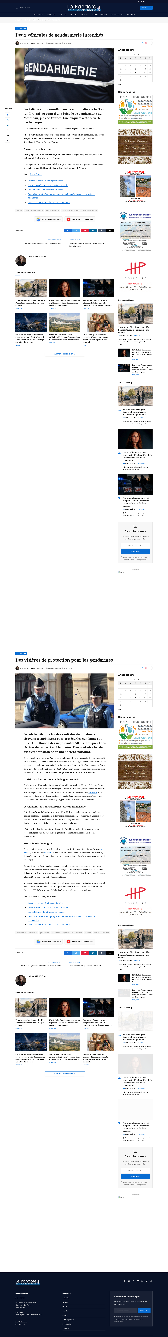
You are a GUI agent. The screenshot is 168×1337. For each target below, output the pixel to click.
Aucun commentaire (54, 43)
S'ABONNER (146, 8)
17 (120, 73)
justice (62, 15)
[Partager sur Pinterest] (146, 43)
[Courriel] (7, 135)
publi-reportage (99, 15)
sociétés (88, 933)
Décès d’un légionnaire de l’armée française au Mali (40, 965)
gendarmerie (44, 933)
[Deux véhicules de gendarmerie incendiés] (64, 75)
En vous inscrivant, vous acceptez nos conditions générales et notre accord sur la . (131, 1319)
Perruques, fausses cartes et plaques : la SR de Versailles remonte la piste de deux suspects (97, 303)
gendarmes (56, 933)
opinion (84, 15)
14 (140, 69)
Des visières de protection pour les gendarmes (42, 243)
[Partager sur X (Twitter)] (142, 43)
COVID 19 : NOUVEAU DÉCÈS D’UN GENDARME (49, 202)
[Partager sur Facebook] (139, 43)
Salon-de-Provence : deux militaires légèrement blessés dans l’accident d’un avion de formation (64, 337)
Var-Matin (92, 792)
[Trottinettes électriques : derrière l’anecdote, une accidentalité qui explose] (31, 288)
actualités (38, 15)
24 (120, 76)
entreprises (33, 933)
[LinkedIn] (7, 125)
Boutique (131, 15)
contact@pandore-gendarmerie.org (28, 1315)
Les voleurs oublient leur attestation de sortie (48, 185)
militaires (79, 933)
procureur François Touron (71, 210)
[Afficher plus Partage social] (151, 43)
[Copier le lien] (7, 140)
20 (135, 73)
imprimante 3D (68, 933)
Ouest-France (36, 174)
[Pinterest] (7, 130)
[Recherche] (152, 1)
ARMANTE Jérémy (29, 43)
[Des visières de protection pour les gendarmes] (64, 700)
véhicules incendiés (90, 210)
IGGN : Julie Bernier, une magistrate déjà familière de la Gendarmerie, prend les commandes (64, 303)
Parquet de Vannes (52, 210)
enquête (19, 210)
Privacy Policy (134, 560)
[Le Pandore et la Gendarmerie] (84, 8)
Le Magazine (117, 15)
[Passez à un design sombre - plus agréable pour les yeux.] (148, 1)
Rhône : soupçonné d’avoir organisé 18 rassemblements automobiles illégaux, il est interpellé (95, 338)
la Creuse (48, 852)
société (73, 15)
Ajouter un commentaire (64, 354)
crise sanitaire (21, 933)
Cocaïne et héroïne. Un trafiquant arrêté (45, 180)
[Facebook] (7, 114)
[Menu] (17, 8)
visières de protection (101, 933)
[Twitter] (7, 120)
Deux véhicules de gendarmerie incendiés (85, 965)
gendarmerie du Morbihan (34, 210)
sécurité (51, 15)
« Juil (120, 84)
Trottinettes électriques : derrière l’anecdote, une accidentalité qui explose (30, 303)
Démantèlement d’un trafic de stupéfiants (46, 189)
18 (125, 73)
